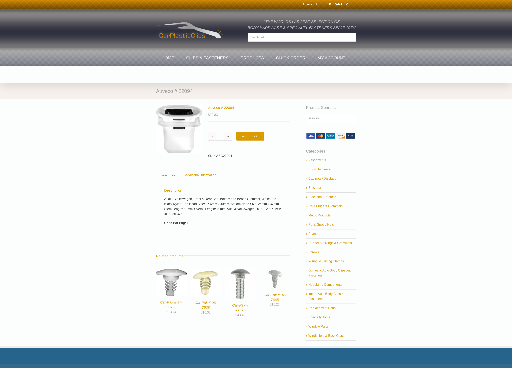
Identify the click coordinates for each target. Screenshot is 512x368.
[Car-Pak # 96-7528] (206, 271)
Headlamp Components (325, 284)
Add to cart (250, 136)
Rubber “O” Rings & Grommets (330, 243)
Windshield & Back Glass (326, 335)
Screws (313, 252)
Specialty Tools (319, 317)
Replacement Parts (322, 308)
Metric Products (319, 215)
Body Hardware (319, 169)
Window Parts (318, 326)
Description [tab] (168, 175)
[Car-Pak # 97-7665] (275, 271)
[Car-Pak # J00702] (240, 271)
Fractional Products (322, 197)
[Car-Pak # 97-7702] (171, 271)
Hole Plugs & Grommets (325, 206)
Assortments (317, 160)
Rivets (312, 233)
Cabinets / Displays (322, 178)
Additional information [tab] (200, 175)
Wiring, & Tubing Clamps (326, 261)
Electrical (315, 187)
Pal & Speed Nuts (321, 224)
